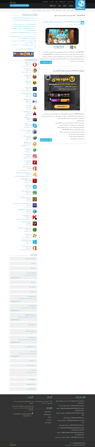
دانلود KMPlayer (27, 99)
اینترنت (64, 9)
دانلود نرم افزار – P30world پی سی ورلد (80, 5)
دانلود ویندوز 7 (27, 234)
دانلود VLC (28, 105)
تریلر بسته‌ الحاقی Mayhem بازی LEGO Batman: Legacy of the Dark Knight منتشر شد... (23, 29)
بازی (59, 6)
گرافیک (53, 9)
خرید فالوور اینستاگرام (31, 331)
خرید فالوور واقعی (32, 324)
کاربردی (72, 9)
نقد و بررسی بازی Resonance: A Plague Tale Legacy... (24, 26)
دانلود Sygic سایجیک (26, 191)
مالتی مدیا (49, 9)
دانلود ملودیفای (27, 81)
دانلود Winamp (27, 142)
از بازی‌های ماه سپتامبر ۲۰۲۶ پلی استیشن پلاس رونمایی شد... (23, 24)
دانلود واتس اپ (27, 148)
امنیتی (68, 9)
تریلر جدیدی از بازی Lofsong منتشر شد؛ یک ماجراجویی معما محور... (24, 45)
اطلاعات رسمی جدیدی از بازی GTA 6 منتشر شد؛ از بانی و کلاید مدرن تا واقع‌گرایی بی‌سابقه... (23, 41)
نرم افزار (71, 6)
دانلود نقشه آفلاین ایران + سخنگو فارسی (22, 203)
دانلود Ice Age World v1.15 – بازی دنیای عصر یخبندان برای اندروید (61, 22)
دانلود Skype (28, 123)
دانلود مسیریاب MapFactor (24, 209)
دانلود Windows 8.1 (26, 240)
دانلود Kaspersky (27, 215)
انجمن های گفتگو (63, 1)
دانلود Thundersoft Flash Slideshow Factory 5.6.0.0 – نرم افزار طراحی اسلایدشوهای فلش (71, 428)
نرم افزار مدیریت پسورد (25, 130)
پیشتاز (30, 415)
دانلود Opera (28, 62)
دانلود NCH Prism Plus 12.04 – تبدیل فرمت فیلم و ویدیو (71, 425)
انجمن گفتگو (53, 6)
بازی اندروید (76, 24)
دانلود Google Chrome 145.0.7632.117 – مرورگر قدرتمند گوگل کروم (70, 414)
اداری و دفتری (59, 9)
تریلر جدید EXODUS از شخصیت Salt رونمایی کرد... (25, 48)
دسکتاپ (33, 9)
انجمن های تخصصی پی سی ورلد (19, 407)
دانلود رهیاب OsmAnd (26, 197)
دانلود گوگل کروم (27, 68)
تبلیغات (56, 1)
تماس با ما (51, 1)
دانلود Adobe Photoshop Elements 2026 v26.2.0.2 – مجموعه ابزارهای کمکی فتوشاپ (70, 409)
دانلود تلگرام (28, 185)
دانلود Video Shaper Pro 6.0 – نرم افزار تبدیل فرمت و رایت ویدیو (69, 437)
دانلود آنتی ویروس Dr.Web (25, 228)
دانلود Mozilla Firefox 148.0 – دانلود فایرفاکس (74, 417)
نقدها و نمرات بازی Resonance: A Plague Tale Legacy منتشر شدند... (23, 33)
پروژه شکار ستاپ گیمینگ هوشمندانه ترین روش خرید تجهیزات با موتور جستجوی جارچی (70, 401)
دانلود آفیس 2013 (27, 246)
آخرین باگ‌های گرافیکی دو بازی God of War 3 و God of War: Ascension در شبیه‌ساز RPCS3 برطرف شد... (23, 37)
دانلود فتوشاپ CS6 (26, 221)
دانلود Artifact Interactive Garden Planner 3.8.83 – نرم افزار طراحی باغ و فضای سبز (70, 433)
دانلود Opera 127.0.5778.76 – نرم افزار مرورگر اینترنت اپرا (71, 405)
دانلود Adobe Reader (26, 179)
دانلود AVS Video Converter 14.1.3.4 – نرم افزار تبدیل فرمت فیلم (70, 421)
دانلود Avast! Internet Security (23, 172)
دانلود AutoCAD (27, 111)
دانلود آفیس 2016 (27, 166)
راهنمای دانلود (45, 1)
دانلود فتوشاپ (28, 87)
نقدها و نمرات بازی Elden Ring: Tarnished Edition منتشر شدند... (24, 21)
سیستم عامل (39, 9)
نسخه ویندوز (44, 140)
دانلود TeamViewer (26, 93)
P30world (71, 443)
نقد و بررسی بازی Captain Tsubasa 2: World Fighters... (24, 18)
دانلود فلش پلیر (27, 160)
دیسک (44, 9)
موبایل (64, 6)
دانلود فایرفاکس (27, 75)
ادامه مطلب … (44, 62)
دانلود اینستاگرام (27, 154)
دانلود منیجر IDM (27, 136)
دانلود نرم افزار (71, 1)
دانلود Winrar (28, 117)
